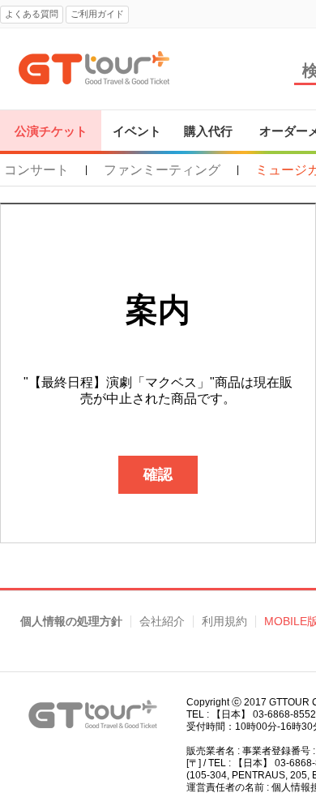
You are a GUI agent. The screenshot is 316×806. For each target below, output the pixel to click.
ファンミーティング (162, 170)
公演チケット (51, 131)
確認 (158, 474)
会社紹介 (162, 621)
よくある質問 (31, 14)
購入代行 (208, 131)
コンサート (36, 170)
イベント (137, 131)
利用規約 (224, 621)
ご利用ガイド (97, 14)
